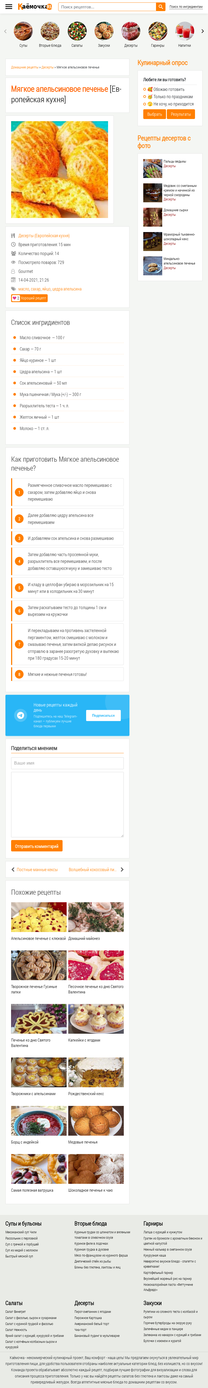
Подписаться (103, 715)
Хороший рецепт (31, 297)
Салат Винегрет (15, 1311)
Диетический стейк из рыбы (92, 1261)
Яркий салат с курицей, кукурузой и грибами (34, 1335)
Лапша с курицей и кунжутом (163, 1232)
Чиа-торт (80, 1329)
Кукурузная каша (155, 1255)
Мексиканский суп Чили (21, 1232)
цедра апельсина (67, 289)
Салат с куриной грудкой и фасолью (29, 1323)
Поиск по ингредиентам (186, 6)
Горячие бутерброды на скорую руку (168, 1323)
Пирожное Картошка (88, 1318)
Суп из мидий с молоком (21, 1250)
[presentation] (6, 31)
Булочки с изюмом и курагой (162, 1341)
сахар (36, 289)
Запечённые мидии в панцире (163, 1329)
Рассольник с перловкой (21, 1238)
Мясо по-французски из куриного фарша (101, 1255)
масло (23, 289)
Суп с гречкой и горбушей (22, 1244)
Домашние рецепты (24, 67)
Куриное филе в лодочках (91, 1243)
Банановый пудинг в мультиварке (96, 1335)
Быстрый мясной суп (19, 1256)
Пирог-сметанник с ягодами (92, 1311)
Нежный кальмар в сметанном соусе (168, 1249)
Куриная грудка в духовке (91, 1249)
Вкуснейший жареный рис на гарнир (168, 1278)
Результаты (181, 114)
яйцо (46, 289)
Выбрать (154, 114)
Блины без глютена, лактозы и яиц (97, 1267)
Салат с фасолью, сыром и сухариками (31, 1318)
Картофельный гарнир (158, 1272)
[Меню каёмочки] (8, 7)
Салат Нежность (16, 1329)
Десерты (47, 67)
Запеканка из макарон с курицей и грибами (172, 1335)
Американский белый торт (91, 1323)
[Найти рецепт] (160, 6)
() (44, 235)
